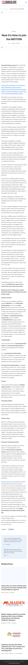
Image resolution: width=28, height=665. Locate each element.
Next (5, 555)
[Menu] (26, 2)
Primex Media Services (14, 663)
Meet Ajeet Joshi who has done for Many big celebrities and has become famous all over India (13, 551)
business (11, 529)
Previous (8, 544)
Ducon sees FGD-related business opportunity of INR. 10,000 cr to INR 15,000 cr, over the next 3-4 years (13, 540)
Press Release (18, 653)
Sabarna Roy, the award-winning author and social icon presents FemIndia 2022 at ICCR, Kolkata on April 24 (14, 587)
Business (14, 31)
